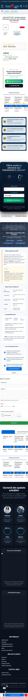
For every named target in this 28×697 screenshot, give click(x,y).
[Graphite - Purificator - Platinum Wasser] (9, 100)
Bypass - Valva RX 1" (8, 449)
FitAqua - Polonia (14, 11)
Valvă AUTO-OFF (10, 226)
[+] (3, 694)
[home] (2, 10)
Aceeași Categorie (8, 431)
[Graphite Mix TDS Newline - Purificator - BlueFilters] (19, 100)
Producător (7, 11)
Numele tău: (3, 382)
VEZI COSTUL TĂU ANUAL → (14, 200)
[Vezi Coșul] (26, 6)
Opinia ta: (3, 389)
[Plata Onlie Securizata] (4, 688)
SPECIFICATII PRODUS (21, 216)
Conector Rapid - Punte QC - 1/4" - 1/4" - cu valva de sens (19, 449)
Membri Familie (14, 186)
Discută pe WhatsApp (15, 81)
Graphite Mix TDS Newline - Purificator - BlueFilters (18, 108)
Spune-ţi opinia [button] (12, 46)
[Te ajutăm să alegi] (0, 6)
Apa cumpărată (14, 192)
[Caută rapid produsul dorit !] (23, 6)
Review (14, 372)
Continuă (14, 423)
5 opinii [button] (5, 46)
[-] (3, 695)
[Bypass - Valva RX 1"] (8, 441)
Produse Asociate (14, 92)
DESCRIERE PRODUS (6, 216)
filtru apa (20, 227)
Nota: (2, 403)
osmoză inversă (16, 319)
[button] (14, 695)
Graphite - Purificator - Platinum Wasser (9, 108)
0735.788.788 (15, 85)
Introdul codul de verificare (7, 411)
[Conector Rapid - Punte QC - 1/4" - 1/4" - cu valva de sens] (20, 441)
